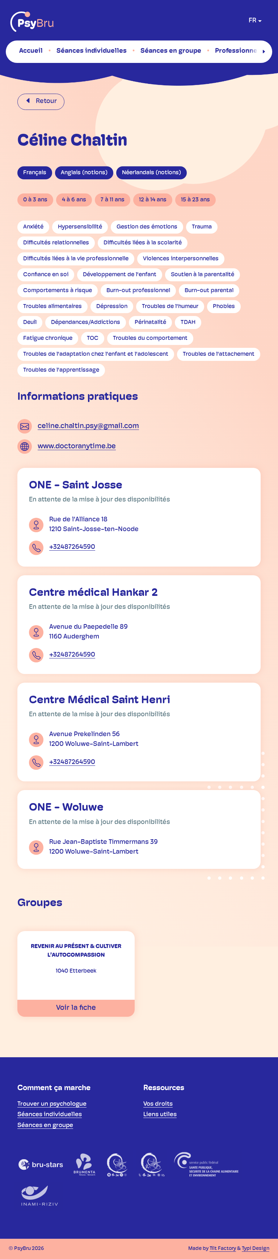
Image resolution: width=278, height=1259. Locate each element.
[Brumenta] (85, 1164)
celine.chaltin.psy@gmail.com (88, 426)
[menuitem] (31, 51)
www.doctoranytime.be (77, 446)
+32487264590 (72, 547)
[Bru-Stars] (41, 1164)
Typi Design (255, 1248)
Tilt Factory (223, 1248)
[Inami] (38, 1196)
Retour (45, 101)
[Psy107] (117, 1164)
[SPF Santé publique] (206, 1164)
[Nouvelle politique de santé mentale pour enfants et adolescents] (151, 1164)
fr (252, 21)
